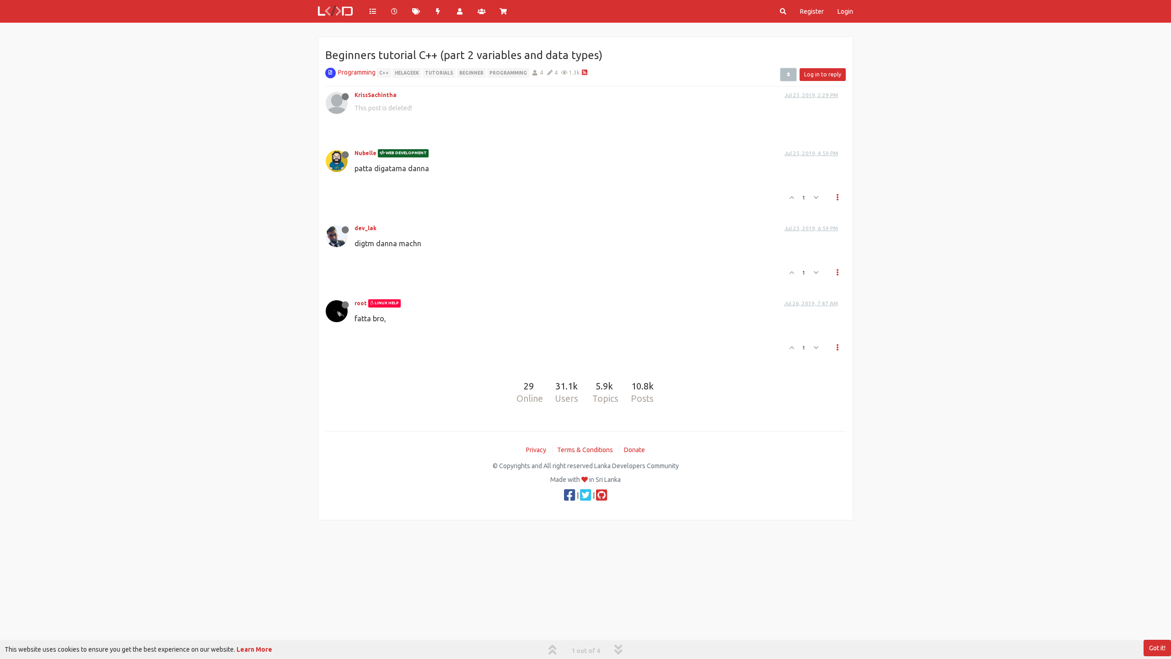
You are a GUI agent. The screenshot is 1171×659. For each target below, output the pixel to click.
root (361, 303)
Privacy (536, 450)
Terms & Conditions (585, 450)
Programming (357, 72)
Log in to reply (822, 74)
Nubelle (365, 153)
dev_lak (365, 228)
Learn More (254, 649)
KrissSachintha (376, 95)
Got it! (1157, 648)
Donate (634, 450)
